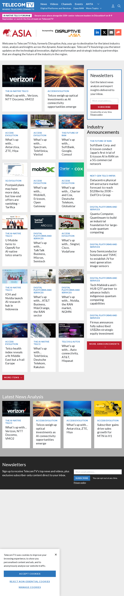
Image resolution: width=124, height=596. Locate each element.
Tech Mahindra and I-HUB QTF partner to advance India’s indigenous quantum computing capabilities (103, 294)
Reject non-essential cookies (30, 581)
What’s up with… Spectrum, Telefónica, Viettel (41, 147)
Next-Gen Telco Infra (102, 175)
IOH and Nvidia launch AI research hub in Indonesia (14, 302)
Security (63, 15)
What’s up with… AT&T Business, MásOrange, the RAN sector (42, 306)
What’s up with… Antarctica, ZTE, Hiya (12, 145)
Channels (66, 4)
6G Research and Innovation (18, 15)
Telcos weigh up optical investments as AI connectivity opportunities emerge (63, 101)
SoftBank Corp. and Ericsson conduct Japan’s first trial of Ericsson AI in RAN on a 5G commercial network (104, 154)
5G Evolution (13, 180)
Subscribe (104, 107)
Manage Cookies (30, 587)
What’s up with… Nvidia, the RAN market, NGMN (70, 304)
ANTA (89, 4)
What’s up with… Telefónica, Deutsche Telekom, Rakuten (41, 358)
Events (79, 4)
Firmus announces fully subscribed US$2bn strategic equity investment (102, 328)
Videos (54, 4)
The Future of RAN (70, 134)
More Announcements (104, 344)
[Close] (55, 554)
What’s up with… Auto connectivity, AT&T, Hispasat (70, 353)
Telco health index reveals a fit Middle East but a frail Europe (14, 356)
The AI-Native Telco (16, 91)
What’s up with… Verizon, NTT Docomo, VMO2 (21, 97)
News (44, 4)
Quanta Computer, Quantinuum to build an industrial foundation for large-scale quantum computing (104, 223)
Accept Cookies (29, 573)
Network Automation (102, 9)
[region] (30, 572)
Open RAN (78, 8)
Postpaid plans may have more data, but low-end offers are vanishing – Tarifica (14, 196)
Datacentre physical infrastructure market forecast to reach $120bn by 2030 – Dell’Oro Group (104, 187)
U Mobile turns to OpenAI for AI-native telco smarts (13, 247)
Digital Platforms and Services (56, 8)
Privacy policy (96, 114)
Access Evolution (58, 91)
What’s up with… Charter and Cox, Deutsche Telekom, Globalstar (71, 197)
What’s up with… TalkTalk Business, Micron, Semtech (40, 252)
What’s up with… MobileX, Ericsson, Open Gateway (40, 197)
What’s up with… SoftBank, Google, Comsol (68, 147)
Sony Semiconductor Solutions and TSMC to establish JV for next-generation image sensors (103, 258)
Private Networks (46, 15)
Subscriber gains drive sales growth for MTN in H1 (108, 430)
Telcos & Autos (71, 341)
